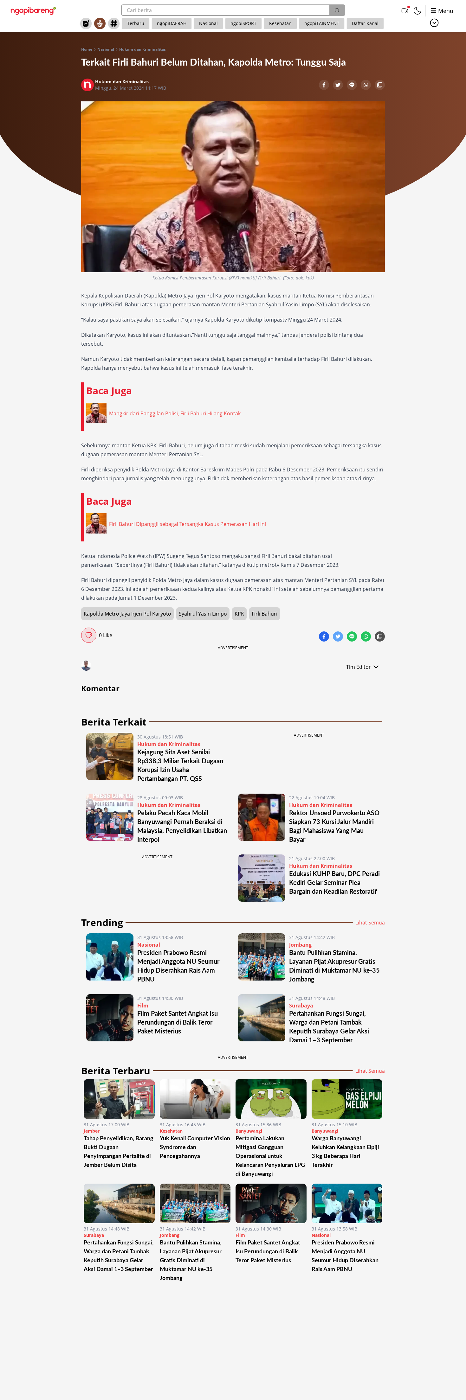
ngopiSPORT (243, 23)
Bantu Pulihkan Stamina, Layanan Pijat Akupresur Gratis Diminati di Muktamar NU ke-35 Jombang (191, 1260)
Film (142, 1005)
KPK (239, 613)
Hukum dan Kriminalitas (142, 49)
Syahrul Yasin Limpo (203, 613)
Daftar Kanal (365, 23)
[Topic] (114, 23)
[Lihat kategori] (434, 22)
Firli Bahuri (264, 613)
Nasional (208, 23)
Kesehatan (280, 23)
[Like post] (88, 635)
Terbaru (135, 23)
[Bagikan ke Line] (352, 85)
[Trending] (86, 23)
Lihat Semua (370, 922)
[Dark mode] (417, 11)
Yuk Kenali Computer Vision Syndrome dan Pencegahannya (195, 1147)
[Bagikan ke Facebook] (324, 85)
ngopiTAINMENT (321, 23)
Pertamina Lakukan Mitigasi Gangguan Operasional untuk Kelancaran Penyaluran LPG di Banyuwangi (270, 1156)
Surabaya (301, 1005)
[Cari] (337, 10)
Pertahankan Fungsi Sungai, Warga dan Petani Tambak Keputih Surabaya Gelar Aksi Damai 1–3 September (118, 1256)
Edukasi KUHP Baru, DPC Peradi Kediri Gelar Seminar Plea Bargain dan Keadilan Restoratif (334, 883)
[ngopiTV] (405, 11)
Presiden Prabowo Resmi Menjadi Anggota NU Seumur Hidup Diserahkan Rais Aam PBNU (345, 1256)
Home (86, 49)
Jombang (300, 944)
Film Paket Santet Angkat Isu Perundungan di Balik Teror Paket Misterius (177, 1023)
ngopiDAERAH (171, 23)
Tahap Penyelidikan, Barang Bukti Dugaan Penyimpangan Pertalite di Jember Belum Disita (118, 1152)
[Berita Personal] (100, 23)
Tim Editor (358, 666)
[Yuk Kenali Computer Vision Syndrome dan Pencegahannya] (195, 1099)
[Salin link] (380, 85)
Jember (92, 1131)
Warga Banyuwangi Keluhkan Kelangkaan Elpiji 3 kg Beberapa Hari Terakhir (345, 1152)
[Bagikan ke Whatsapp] (366, 85)
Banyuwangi (249, 1131)
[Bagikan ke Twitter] (338, 85)
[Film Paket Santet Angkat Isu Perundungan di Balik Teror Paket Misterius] (109, 1019)
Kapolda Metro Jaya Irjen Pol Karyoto (127, 613)
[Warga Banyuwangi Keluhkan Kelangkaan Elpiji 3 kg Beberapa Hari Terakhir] (347, 1099)
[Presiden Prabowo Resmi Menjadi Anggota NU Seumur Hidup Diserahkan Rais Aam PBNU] (109, 958)
